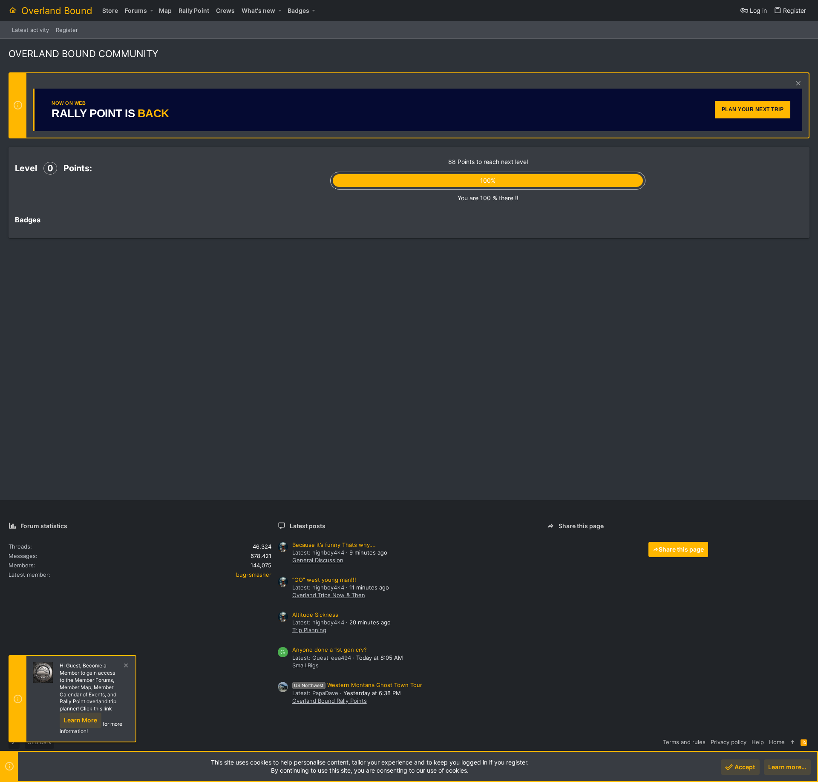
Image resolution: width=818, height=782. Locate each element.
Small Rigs (305, 665)
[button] (151, 10)
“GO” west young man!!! (324, 579)
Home (777, 742)
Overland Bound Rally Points (329, 700)
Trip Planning (309, 630)
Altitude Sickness (315, 614)
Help (758, 742)
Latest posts (307, 525)
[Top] (792, 742)
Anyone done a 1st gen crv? (329, 649)
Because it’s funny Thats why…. (334, 544)
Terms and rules (684, 742)
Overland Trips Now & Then (328, 595)
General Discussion (317, 560)
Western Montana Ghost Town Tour (358, 684)
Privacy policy (728, 742)
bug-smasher (253, 574)
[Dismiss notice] (797, 84)
